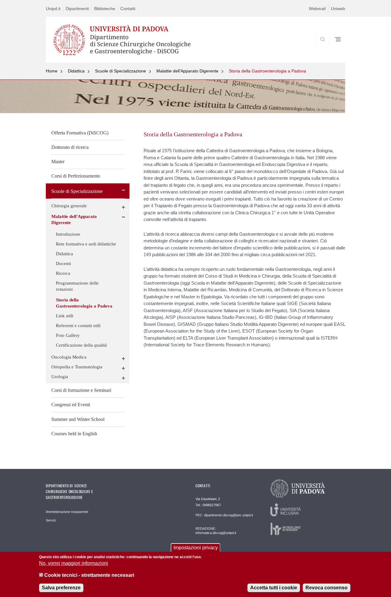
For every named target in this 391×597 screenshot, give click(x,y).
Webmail (317, 8)
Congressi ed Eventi (70, 404)
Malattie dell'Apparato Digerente (187, 70)
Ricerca (63, 273)
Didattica (76, 70)
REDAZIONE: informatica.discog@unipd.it (216, 531)
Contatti (127, 8)
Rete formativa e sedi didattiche (86, 243)
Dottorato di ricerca (70, 147)
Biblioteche (104, 8)
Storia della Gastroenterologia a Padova (267, 70)
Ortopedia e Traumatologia (76, 366)
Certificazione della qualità (81, 345)
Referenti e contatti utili (78, 325)
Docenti (63, 263)
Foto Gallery (68, 335)
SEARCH (334, 48)
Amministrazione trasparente (67, 512)
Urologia (59, 376)
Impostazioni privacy (196, 547)
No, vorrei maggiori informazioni (73, 563)
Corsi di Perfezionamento (75, 176)
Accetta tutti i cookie (273, 587)
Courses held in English (74, 433)
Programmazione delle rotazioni (77, 286)
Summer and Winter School (77, 419)
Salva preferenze (61, 587)
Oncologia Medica (68, 357)
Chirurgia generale (69, 205)
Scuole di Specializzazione (120, 70)
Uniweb (338, 8)
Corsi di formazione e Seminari (81, 390)
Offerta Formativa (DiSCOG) (79, 132)
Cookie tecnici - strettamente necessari (89, 575)
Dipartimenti (77, 8)
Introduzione (68, 234)
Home (51, 70)
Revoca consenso (326, 587)
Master (57, 161)
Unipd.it (53, 8)
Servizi (51, 520)
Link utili (64, 315)
